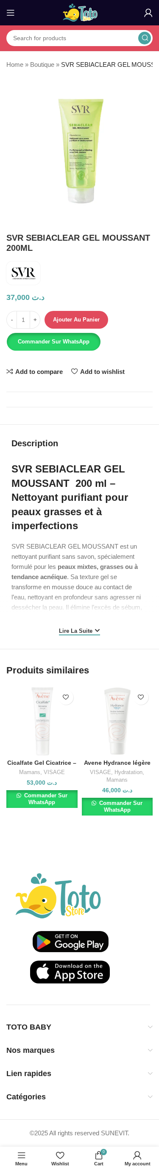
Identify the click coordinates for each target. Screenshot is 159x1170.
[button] (53, 342)
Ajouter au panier (76, 319)
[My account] (148, 12)
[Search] (144, 38)
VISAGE (54, 772)
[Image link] (58, 894)
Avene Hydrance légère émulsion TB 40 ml (117, 766)
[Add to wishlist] (66, 697)
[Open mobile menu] (10, 12)
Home (14, 64)
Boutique (42, 64)
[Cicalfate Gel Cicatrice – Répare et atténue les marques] (41, 721)
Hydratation (128, 772)
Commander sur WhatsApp (53, 341)
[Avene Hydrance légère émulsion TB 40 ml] (117, 721)
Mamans (29, 772)
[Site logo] (79, 12)
